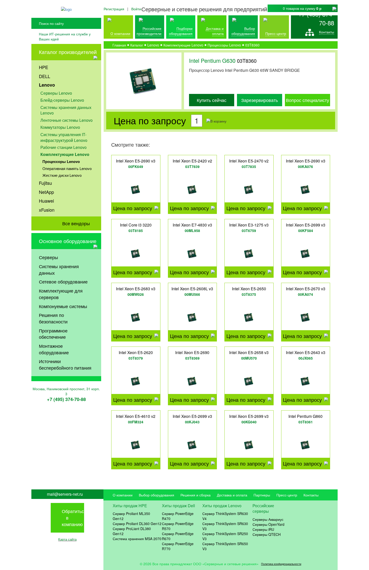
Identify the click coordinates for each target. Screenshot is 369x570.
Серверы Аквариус (268, 519)
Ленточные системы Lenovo (66, 120)
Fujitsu (45, 183)
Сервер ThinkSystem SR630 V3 (225, 526)
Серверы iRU (263, 529)
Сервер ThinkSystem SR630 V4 (225, 516)
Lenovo (47, 85)
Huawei (46, 200)
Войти (136, 8)
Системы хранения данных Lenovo (65, 110)
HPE (43, 67)
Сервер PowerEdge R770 (178, 546)
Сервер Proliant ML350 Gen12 (131, 516)
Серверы (48, 257)
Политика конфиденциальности (281, 564)
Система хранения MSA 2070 (137, 538)
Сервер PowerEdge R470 (178, 516)
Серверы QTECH (267, 534)
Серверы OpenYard (268, 524)
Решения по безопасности (53, 318)
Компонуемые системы (63, 306)
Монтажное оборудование (54, 349)
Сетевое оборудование (63, 281)
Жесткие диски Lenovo (62, 175)
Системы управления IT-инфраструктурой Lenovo (63, 137)
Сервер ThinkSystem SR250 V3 (225, 536)
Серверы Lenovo (56, 93)
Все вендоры (76, 223)
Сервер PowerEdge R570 (178, 526)
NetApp (46, 192)
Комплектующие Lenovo (64, 154)
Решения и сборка (195, 494)
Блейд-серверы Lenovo (62, 100)
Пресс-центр (286, 494)
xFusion (46, 209)
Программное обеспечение (53, 333)
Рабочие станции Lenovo (63, 147)
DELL (44, 76)
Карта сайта (67, 539)
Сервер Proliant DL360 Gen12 (137, 523)
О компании (120, 33)
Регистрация (114, 8)
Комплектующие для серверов (61, 293)
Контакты (326, 31)
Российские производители (149, 31)
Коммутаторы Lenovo (60, 127)
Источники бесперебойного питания (65, 364)
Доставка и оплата (215, 31)
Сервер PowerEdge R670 (178, 536)
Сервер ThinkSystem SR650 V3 (225, 546)
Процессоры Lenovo (61, 161)
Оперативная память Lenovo (67, 168)
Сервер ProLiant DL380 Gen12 (132, 531)
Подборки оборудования (181, 31)
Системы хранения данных (59, 269)
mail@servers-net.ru (65, 494)
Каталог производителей (68, 51)
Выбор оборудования (243, 31)
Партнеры (262, 494)
